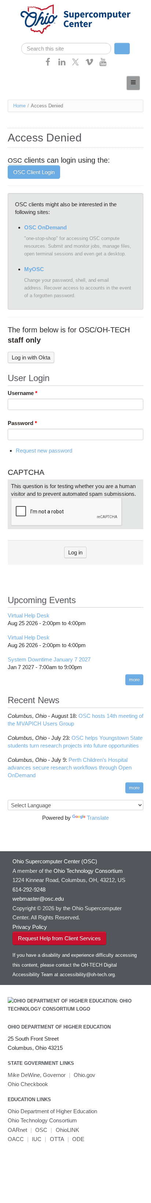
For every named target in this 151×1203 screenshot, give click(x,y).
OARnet (17, 1130)
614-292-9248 (28, 889)
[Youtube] (103, 64)
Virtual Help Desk (28, 615)
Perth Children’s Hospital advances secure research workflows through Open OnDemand (70, 767)
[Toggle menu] (133, 83)
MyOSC (34, 269)
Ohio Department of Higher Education (59, 1027)
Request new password (44, 450)
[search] (66, 48)
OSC (41, 1130)
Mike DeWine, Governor (37, 1075)
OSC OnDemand (45, 227)
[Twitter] (75, 64)
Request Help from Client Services (59, 938)
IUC (36, 1139)
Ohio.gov (84, 1075)
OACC (16, 1139)
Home (19, 105)
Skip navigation (20, 6)
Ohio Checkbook (28, 1084)
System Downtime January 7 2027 (49, 659)
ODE (78, 1139)
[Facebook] (48, 64)
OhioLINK (67, 1130)
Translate (98, 818)
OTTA (57, 1139)
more (134, 679)
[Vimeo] (89, 64)
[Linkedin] (62, 64)
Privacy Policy (29, 927)
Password (22, 423)
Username (22, 393)
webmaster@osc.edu (38, 899)
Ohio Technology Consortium (42, 1120)
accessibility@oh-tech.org (87, 974)
